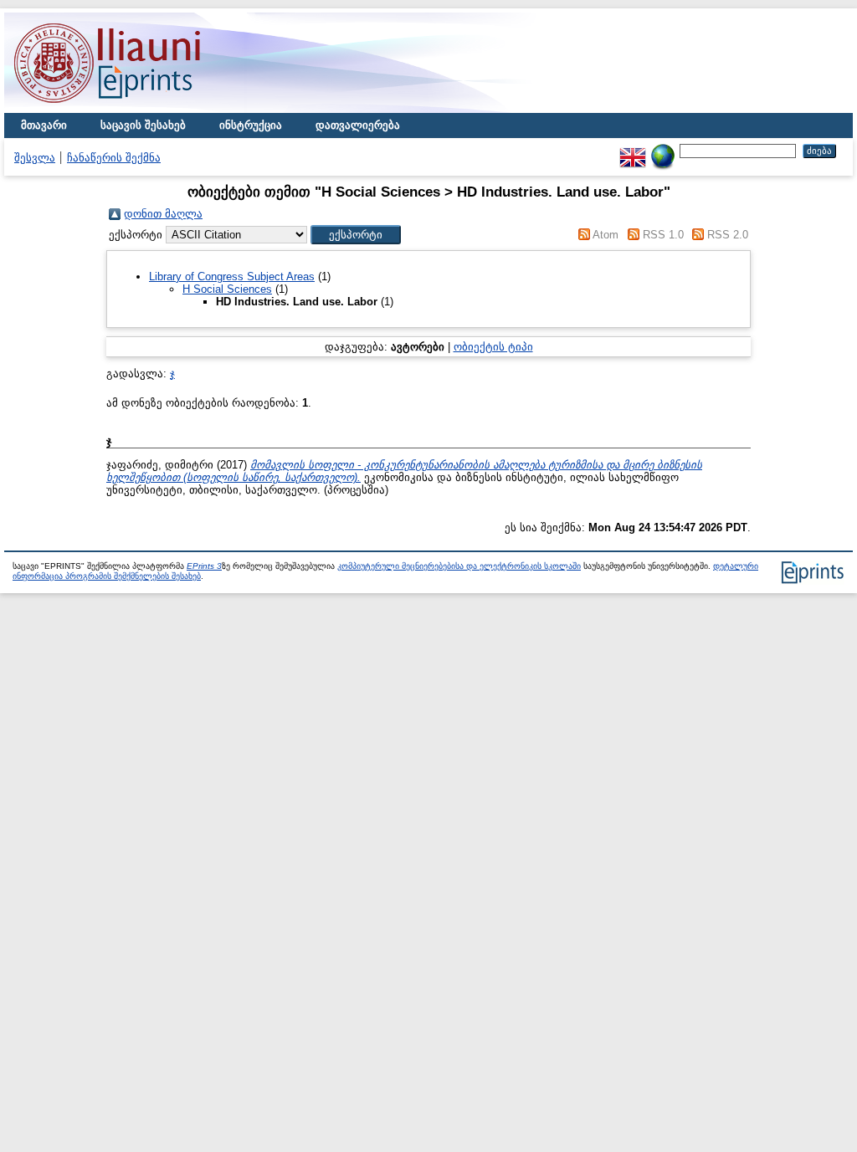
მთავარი (44, 125)
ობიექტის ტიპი (493, 346)
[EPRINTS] (146, 109)
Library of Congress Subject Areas (232, 276)
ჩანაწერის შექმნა (114, 157)
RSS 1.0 (663, 234)
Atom (605, 234)
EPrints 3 (204, 566)
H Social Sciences (227, 289)
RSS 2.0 (727, 234)
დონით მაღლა (163, 213)
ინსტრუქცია (250, 125)
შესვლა (34, 157)
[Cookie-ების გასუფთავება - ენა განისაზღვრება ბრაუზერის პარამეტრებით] (662, 150)
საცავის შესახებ (143, 125)
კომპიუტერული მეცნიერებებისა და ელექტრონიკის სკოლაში (459, 566)
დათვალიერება (358, 125)
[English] (632, 150)
